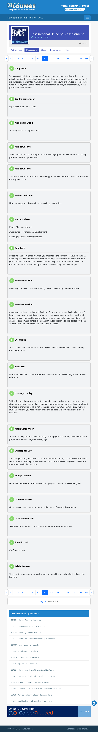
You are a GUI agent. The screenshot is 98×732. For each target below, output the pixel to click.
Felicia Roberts (22, 566)
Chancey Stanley (23, 393)
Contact (70, 728)
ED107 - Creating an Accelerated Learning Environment (33, 639)
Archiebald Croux (24, 122)
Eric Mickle (20, 339)
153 (86, 58)
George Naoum (23, 475)
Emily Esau (20, 68)
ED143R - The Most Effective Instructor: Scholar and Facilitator (36, 688)
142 (44, 58)
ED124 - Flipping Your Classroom (24, 664)
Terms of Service (83, 728)
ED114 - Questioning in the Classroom (26, 651)
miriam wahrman (24, 195)
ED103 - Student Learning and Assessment (28, 626)
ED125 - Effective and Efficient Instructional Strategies (32, 670)
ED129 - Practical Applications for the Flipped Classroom (33, 676)
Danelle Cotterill (23, 499)
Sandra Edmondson (25, 98)
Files (67, 50)
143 (51, 58)
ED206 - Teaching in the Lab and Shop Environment (31, 701)
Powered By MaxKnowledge (20, 728)
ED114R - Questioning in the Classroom (27, 657)
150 (67, 58)
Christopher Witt (23, 450)
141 (38, 58)
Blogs (43, 50)
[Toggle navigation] (87, 17)
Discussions (31, 50)
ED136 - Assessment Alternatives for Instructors (30, 682)
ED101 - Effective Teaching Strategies (26, 620)
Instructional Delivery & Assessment (57, 34)
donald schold (22, 542)
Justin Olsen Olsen (24, 428)
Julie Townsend (23, 146)
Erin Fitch (20, 366)
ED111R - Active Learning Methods (25, 645)
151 (74, 58)
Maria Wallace (22, 219)
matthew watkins (24, 280)
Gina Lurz (20, 248)
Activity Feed (16, 50)
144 (57, 58)
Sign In (43, 601)
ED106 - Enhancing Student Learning (26, 632)
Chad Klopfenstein (24, 518)
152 (80, 58)
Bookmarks (55, 50)
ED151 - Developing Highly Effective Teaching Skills (31, 695)
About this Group (41, 37)
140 (32, 58)
